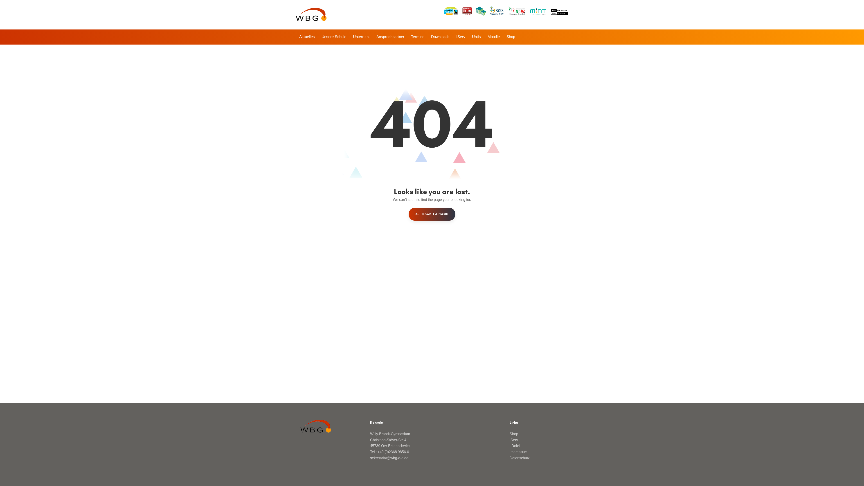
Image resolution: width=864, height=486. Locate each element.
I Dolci (515, 446)
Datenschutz (520, 458)
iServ (514, 440)
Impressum (518, 452)
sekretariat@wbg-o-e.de (389, 458)
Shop (514, 434)
